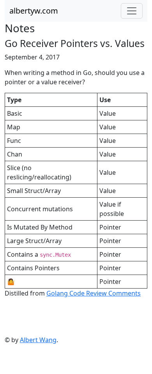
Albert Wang (38, 340)
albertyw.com (33, 10)
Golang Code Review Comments (93, 293)
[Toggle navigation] (132, 11)
